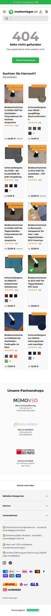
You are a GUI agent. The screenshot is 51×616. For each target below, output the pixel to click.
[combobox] (25, 18)
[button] (47, 12)
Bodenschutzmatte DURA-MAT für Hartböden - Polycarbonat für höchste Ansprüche (13, 115)
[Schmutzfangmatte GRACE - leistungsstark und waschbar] (37, 321)
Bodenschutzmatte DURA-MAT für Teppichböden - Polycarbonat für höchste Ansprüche (13, 233)
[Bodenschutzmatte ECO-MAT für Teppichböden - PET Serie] (37, 264)
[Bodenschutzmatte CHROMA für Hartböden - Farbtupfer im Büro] (13, 321)
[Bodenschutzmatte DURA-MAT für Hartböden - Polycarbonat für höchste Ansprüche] (13, 94)
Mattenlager (12, 598)
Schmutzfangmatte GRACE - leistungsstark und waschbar (37, 340)
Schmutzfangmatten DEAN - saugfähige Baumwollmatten (37, 113)
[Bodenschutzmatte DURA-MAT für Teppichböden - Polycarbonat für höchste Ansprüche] (13, 211)
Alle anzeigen (10, 77)
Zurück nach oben (25, 485)
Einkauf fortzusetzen (25, 60)
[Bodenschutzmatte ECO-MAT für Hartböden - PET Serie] (37, 154)
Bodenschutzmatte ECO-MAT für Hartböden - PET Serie (37, 172)
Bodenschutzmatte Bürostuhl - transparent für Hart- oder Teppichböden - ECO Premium (37, 233)
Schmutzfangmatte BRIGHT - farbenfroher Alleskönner (13, 282)
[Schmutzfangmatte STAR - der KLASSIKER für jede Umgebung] (13, 154)
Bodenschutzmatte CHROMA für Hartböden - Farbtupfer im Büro (13, 341)
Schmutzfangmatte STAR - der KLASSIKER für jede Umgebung (13, 172)
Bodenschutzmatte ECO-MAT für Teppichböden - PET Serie (37, 282)
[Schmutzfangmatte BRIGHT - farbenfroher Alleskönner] (13, 264)
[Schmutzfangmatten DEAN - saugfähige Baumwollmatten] (37, 94)
